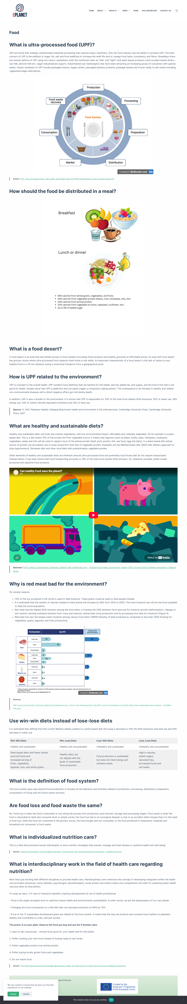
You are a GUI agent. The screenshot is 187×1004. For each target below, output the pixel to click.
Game (135, 11)
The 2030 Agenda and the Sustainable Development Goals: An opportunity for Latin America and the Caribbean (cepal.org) (73, 966)
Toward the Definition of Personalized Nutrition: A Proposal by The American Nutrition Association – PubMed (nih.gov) (71, 852)
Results (112, 11)
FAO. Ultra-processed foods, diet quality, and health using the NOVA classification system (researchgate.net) (67, 179)
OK (111, 1000)
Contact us (165, 11)
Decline (26, 994)
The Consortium (149, 11)
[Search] (177, 11)
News (125, 11)
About (100, 11)
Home (91, 11)
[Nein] (183, 1000)
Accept (13, 994)
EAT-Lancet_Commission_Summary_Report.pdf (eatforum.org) (55, 567)
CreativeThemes (63, 980)
